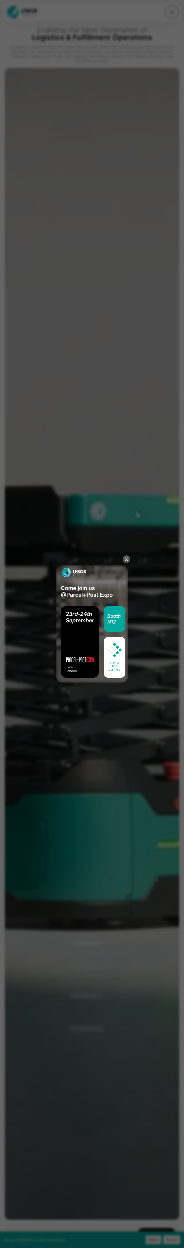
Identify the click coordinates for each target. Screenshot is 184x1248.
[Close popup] (126, 559)
